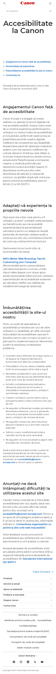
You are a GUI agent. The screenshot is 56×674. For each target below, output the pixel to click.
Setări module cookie (28, 647)
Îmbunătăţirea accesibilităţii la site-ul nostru (29, 70)
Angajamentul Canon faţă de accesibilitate (28, 62)
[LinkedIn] (28, 662)
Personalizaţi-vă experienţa (20, 66)
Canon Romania (26, 655)
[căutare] (4, 3)
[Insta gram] (21, 662)
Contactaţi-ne (13, 75)
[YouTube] (42, 662)
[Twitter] (35, 662)
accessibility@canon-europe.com (22, 514)
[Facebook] (14, 662)
